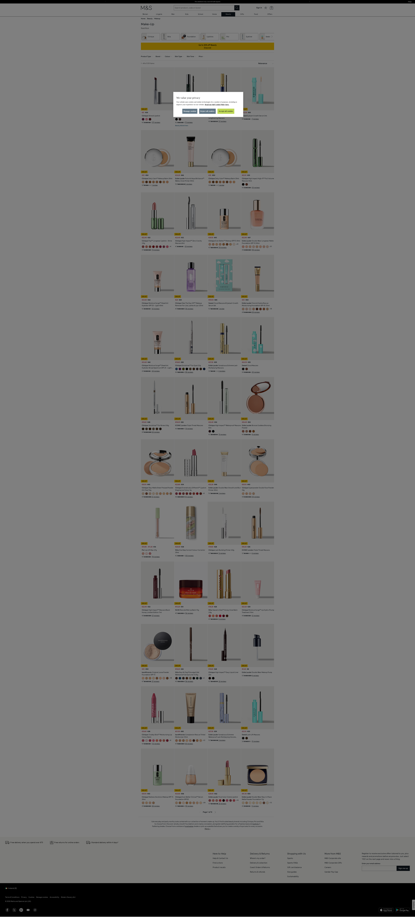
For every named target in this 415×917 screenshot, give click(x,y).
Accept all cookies (226, 111)
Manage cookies (189, 111)
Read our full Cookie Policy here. (217, 104)
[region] (208, 104)
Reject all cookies (207, 111)
